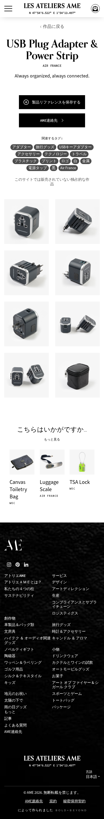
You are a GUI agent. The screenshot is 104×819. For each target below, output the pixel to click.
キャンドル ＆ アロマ (69, 638)
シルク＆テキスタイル (23, 676)
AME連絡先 (13, 731)
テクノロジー (56, 154)
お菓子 (57, 676)
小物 (55, 649)
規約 (53, 801)
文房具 (9, 631)
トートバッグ (63, 700)
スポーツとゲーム (67, 693)
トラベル (79, 154)
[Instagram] (9, 564)
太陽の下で (13, 700)
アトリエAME (15, 575)
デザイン (59, 582)
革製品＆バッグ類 (19, 624)
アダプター (21, 147)
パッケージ (61, 707)
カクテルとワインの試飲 (72, 662)
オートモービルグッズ (70, 669)
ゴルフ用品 (13, 669)
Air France (68, 168)
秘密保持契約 (74, 801)
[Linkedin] (26, 564)
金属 (86, 161)
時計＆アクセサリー (69, 631)
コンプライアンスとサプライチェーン (74, 604)
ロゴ (65, 161)
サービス (59, 575)
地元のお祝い (15, 693)
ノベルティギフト (19, 649)
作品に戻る (53, 26)
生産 (55, 595)
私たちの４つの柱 (19, 588)
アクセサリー (28, 154)
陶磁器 (9, 655)
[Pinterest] (17, 564)
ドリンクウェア (65, 655)
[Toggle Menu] (8, 9)
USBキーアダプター (75, 147)
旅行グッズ (45, 147)
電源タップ (37, 168)
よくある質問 (15, 725)
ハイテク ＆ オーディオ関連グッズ (27, 640)
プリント (49, 161)
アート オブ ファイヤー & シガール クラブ (75, 685)
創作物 (9, 618)
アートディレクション (70, 588)
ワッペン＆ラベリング (23, 662)
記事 (8, 718)
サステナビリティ (19, 595)
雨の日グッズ (15, 707)
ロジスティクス (65, 613)
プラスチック (25, 161)
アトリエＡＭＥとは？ (23, 582)
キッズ (9, 682)
